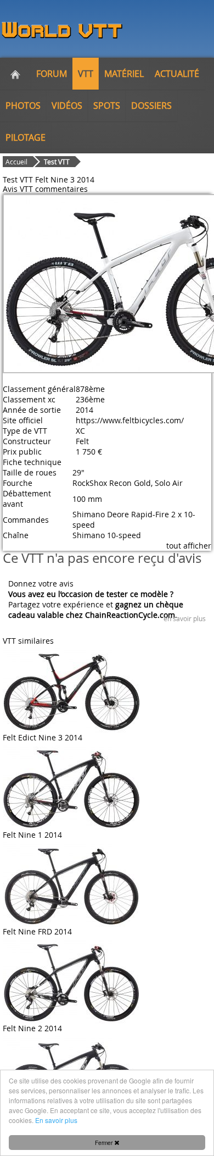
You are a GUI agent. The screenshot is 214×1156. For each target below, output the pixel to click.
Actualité (177, 74)
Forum (51, 74)
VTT (85, 74)
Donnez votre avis (41, 583)
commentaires (61, 189)
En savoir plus (56, 1120)
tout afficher (188, 545)
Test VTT (57, 161)
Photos (23, 105)
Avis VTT (18, 189)
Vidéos (67, 105)
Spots (106, 105)
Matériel (124, 74)
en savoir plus (185, 618)
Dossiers (151, 105)
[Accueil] (15, 74)
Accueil (16, 161)
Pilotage (25, 137)
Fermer (104, 1142)
